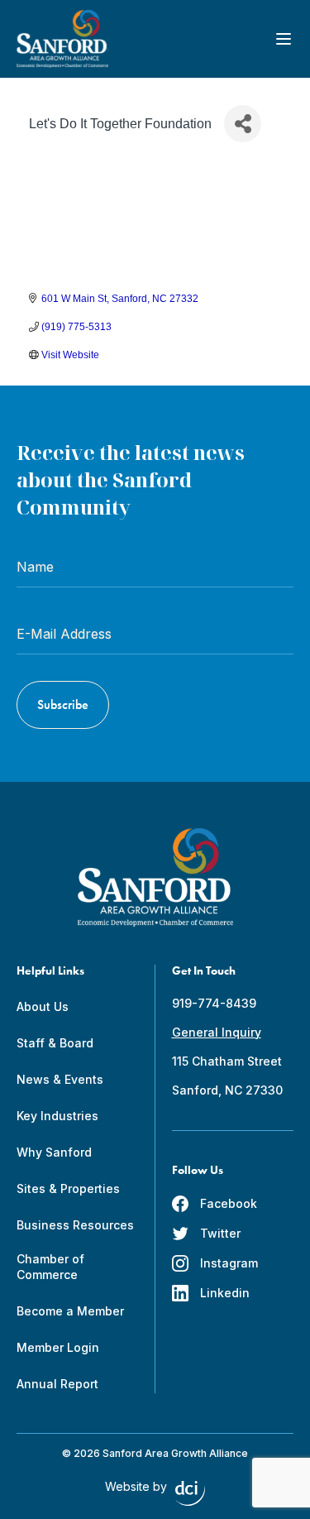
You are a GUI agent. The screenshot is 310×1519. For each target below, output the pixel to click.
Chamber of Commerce (50, 1267)
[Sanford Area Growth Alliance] (62, 39)
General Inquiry (216, 1032)
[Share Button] (242, 123)
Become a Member (70, 1311)
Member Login (58, 1347)
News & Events (60, 1079)
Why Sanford (54, 1152)
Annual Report (57, 1384)
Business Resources (75, 1225)
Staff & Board (55, 1043)
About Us (43, 1006)
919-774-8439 (214, 1003)
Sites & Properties (68, 1188)
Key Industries (57, 1116)
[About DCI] (190, 1493)
